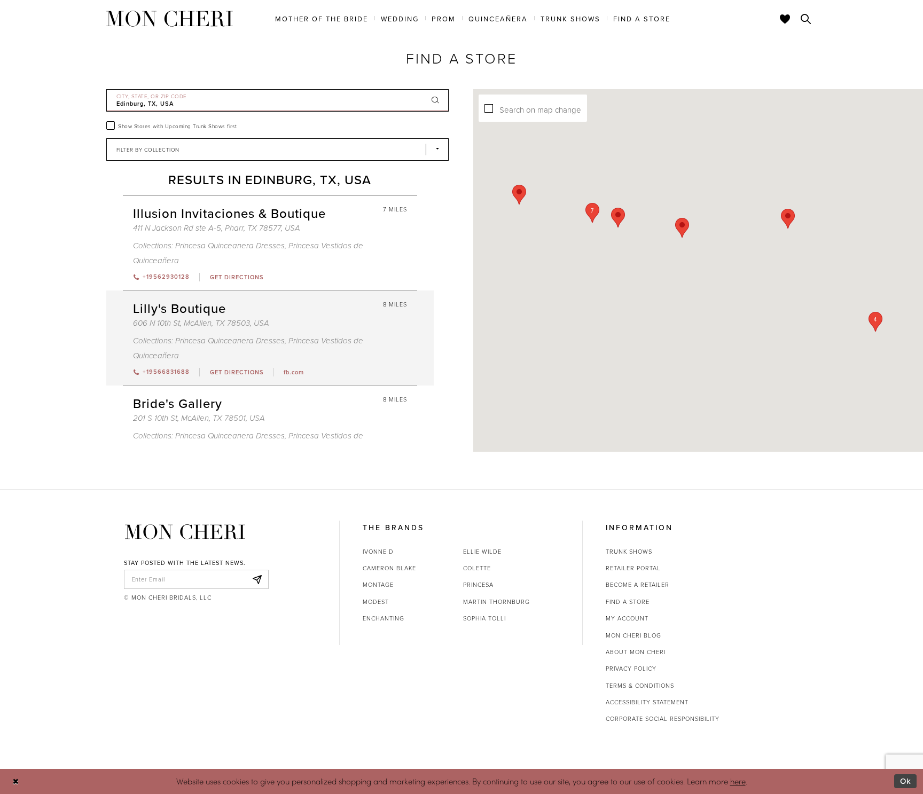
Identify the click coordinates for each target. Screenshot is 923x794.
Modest (376, 602)
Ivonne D (378, 551)
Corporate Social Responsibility (662, 718)
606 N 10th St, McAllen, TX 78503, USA (201, 323)
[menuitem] (321, 18)
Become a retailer (637, 584)
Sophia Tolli (484, 618)
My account (627, 618)
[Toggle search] (806, 18)
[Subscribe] (257, 579)
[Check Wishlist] (785, 18)
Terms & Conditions (640, 685)
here (738, 781)
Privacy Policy (631, 668)
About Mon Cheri (636, 652)
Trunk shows (629, 551)
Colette (477, 568)
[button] (592, 213)
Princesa (478, 584)
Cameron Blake (389, 568)
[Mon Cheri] (185, 532)
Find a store (628, 602)
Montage (378, 584)
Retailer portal (633, 568)
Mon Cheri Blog (633, 635)
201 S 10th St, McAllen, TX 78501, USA (199, 418)
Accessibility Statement (647, 702)
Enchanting (383, 618)
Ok (905, 781)
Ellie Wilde (482, 551)
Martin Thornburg (496, 602)
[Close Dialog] (15, 781)
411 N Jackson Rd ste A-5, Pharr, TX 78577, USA (216, 228)
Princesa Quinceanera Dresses (230, 245)
